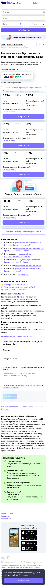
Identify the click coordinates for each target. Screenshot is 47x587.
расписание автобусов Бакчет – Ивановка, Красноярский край (23, 243)
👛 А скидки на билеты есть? (13, 289)
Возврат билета (7, 513)
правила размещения (11, 387)
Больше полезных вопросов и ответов (17, 336)
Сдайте (19, 330)
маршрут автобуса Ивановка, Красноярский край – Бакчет (22, 260)
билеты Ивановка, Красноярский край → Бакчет (23, 88)
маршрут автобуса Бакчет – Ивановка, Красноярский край (21, 255)
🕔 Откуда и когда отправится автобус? (18, 287)
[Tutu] (6, 3)
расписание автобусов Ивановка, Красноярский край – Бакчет (24, 249)
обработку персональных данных (29, 386)
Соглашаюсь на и (23, 386)
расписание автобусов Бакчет (28, 265)
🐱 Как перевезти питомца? (13, 284)
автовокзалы (23, 274)
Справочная (5, 516)
